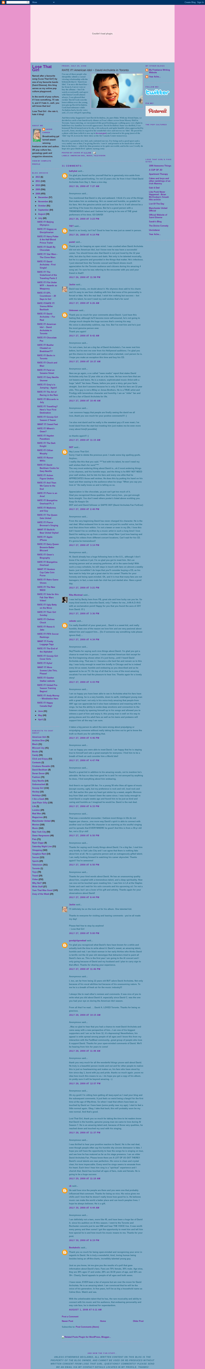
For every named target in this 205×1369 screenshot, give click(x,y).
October (42, 205)
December (43, 197)
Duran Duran (38, 773)
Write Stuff (37, 886)
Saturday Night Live (42, 846)
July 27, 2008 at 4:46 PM (84, 738)
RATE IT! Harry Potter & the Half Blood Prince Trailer (47, 239)
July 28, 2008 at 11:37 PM (85, 1132)
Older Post (138, 1321)
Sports (35, 861)
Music (35, 828)
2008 (38, 193)
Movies (35, 824)
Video (35, 879)
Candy (35, 755)
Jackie (49, 129)
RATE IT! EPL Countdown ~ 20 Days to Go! (46, 296)
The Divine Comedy (158, 226)
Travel (35, 875)
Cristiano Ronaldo (41, 766)
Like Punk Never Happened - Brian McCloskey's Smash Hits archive (159, 196)
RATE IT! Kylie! (44, 663)
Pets (34, 839)
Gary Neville (38, 781)
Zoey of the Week (40, 894)
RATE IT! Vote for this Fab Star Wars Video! (48, 597)
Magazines (37, 817)
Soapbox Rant (39, 854)
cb (70, 1186)
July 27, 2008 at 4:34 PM (84, 639)
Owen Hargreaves (40, 835)
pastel (72, 242)
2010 (38, 185)
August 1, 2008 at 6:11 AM (85, 1309)
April (41, 719)
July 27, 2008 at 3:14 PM (84, 545)
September (43, 210)
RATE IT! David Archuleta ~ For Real (46, 317)
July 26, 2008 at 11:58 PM (85, 277)
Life (34, 806)
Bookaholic (74, 1247)
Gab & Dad (154, 188)
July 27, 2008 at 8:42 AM (84, 336)
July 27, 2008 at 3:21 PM (84, 588)
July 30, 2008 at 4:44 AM (84, 1208)
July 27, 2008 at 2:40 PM (84, 509)
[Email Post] (94, 153)
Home (103, 1321)
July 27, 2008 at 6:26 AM (84, 303)
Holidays (36, 795)
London (36, 810)
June (41, 711)
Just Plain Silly (39, 802)
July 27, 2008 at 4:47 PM (84, 760)
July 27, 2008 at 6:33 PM (84, 806)
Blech (35, 744)
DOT (71, 447)
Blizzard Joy (38, 748)
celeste (72, 621)
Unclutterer (154, 230)
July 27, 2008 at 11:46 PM (85, 969)
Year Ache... (155, 76)
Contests (36, 762)
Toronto (36, 868)
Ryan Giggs (38, 843)
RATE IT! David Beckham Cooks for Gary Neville (48, 468)
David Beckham (40, 770)
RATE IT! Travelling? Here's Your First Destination (47, 409)
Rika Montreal (76, 595)
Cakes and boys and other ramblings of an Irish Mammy (159, 181)
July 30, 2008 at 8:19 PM (84, 1240)
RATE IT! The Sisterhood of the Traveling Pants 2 (47, 275)
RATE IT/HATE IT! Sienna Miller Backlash (46, 306)
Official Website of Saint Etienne (158, 216)
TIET (71, 226)
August (42, 214)
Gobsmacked (38, 784)
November (43, 201)
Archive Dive (38, 740)
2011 (38, 181)
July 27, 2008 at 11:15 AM (85, 440)
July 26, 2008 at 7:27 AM (84, 186)
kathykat (73, 171)
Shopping (37, 850)
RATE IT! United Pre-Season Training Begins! (47, 688)
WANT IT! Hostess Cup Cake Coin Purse (46, 572)
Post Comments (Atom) (87, 1327)
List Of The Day (156, 204)
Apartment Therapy (158, 174)
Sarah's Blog (155, 221)
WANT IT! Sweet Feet (47, 424)
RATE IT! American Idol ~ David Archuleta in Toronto (95, 70)
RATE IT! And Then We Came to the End (46, 486)
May (40, 715)
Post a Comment (70, 1316)
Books (35, 751)
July (40, 218)
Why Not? (37, 883)
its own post (101, 133)
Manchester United (41, 821)
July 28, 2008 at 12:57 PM (85, 1083)
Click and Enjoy (40, 759)
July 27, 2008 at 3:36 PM (84, 613)
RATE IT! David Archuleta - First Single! (46, 264)
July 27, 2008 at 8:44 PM (84, 897)
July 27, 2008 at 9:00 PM (84, 933)
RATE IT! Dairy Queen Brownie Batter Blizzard (48, 547)
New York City (39, 832)
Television (37, 865)
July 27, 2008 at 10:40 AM (85, 401)
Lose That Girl (42, 68)
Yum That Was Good (42, 890)
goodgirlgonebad (77, 940)
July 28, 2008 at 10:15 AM (85, 1015)
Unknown (73, 310)
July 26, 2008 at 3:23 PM (84, 219)
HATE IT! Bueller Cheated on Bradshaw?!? (45, 348)
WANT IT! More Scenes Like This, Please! (47, 670)
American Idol (39, 737)
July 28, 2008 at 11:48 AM (85, 1051)
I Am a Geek (38, 799)
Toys (34, 872)
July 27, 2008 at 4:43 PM (84, 682)
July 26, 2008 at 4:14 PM (84, 235)
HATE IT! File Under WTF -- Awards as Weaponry (47, 285)
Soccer (35, 857)
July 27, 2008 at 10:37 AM (85, 361)
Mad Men (36, 813)
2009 (38, 189)
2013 (38, 177)
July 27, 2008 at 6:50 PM (84, 835)
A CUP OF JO (155, 170)
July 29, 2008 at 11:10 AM (85, 1178)
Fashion (36, 777)
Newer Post (67, 1321)
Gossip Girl (38, 788)
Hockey (35, 792)
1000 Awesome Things (160, 166)
